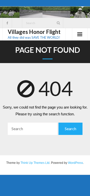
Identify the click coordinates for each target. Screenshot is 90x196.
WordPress (75, 163)
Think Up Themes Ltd (35, 163)
